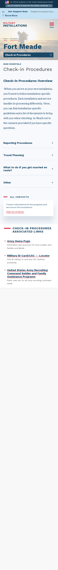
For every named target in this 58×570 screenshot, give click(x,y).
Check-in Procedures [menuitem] (18, 54)
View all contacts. (15, 211)
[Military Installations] (15, 26)
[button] (29, 5)
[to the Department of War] (7, 2)
